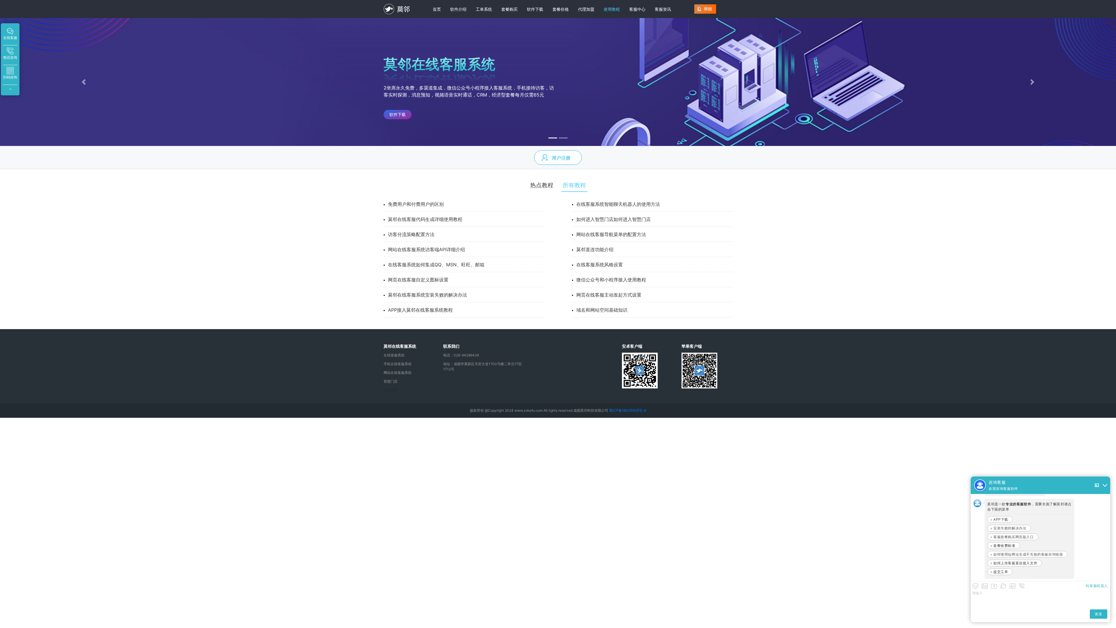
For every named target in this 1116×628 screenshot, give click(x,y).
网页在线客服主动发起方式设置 (608, 295)
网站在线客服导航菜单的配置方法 (611, 234)
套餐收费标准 (1004, 545)
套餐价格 (560, 9)
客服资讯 (663, 9)
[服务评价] (1003, 586)
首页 (437, 9)
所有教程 (574, 185)
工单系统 (484, 9)
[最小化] (1105, 485)
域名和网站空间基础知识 (601, 310)
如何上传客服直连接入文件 (1015, 563)
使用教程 (612, 9)
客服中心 (637, 9)
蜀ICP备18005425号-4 (627, 410)
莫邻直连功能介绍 (595, 249)
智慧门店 (391, 381)
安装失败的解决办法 (1009, 528)
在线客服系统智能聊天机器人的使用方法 (618, 204)
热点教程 (541, 185)
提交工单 (1000, 572)
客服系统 (391, 390)
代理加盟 (586, 9)
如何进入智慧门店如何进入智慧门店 (613, 219)
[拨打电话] (1022, 586)
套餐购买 (509, 9)
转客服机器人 (1097, 586)
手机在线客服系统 (398, 364)
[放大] (1097, 485)
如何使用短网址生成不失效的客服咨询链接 (1028, 554)
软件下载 (535, 9)
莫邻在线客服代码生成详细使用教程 (425, 219)
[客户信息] (1012, 586)
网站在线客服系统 (398, 372)
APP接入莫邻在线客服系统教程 (420, 310)
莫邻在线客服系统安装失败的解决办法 (427, 295)
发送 (1098, 614)
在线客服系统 (394, 355)
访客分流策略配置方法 (411, 234)
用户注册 (561, 158)
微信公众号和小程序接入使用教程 (611, 280)
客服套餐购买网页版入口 (1013, 537)
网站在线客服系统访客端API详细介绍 (426, 249)
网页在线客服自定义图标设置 (418, 280)
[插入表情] (975, 586)
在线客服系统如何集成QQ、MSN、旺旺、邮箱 (436, 264)
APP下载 (1000, 519)
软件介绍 (458, 9)
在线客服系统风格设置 (599, 264)
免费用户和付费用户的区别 (416, 204)
